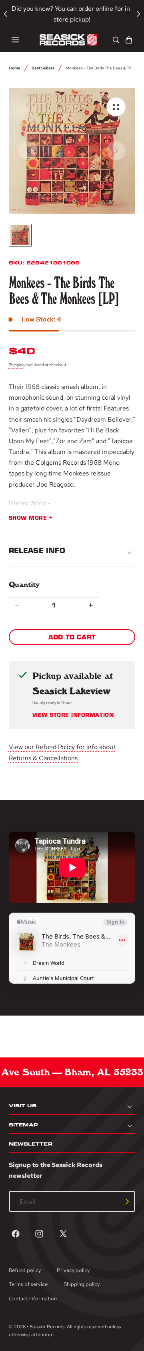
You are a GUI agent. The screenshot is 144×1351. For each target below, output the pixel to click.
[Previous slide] (28, 150)
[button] (15, 40)
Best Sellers (43, 68)
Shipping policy (82, 1284)
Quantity (24, 584)
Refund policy (25, 1270)
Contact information (33, 1298)
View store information (73, 715)
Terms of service (28, 1284)
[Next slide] (116, 150)
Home (14, 68)
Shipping (17, 364)
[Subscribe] (127, 1201)
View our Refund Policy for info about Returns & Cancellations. (62, 752)
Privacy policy (73, 1270)
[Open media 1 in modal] (116, 106)
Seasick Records (47, 1326)
